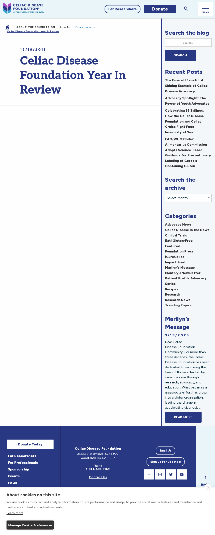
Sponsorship (18, 469)
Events (14, 476)
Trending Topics (178, 305)
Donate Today (30, 444)
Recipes (171, 289)
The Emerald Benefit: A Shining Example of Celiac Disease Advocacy (186, 85)
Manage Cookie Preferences (30, 525)
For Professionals (23, 463)
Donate (160, 9)
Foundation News (84, 27)
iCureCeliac (174, 257)
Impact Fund (175, 262)
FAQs (12, 483)
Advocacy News (178, 224)
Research (172, 294)
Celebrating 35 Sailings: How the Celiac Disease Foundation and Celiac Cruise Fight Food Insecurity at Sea (184, 121)
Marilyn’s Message (180, 267)
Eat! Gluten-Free (179, 241)
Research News (177, 300)
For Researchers (122, 9)
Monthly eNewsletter (183, 273)
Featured (172, 246)
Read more (188, 417)
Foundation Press (179, 251)
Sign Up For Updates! (165, 462)
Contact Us (98, 477)
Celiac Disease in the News (187, 230)
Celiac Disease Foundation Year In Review (33, 31)
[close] (208, 487)
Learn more (15, 513)
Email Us (165, 450)
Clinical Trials (176, 235)
